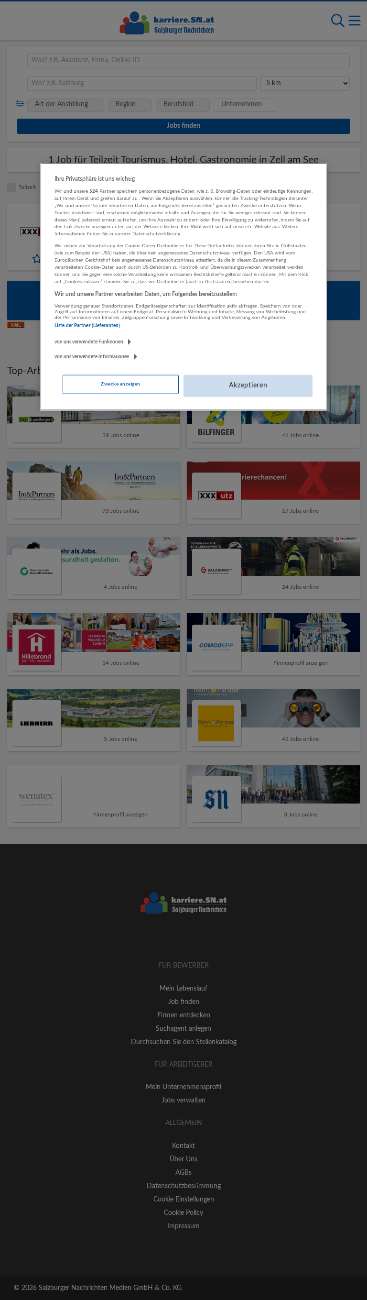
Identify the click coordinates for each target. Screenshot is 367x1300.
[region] (183, 286)
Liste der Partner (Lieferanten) (87, 325)
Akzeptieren (248, 385)
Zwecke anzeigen (120, 384)
